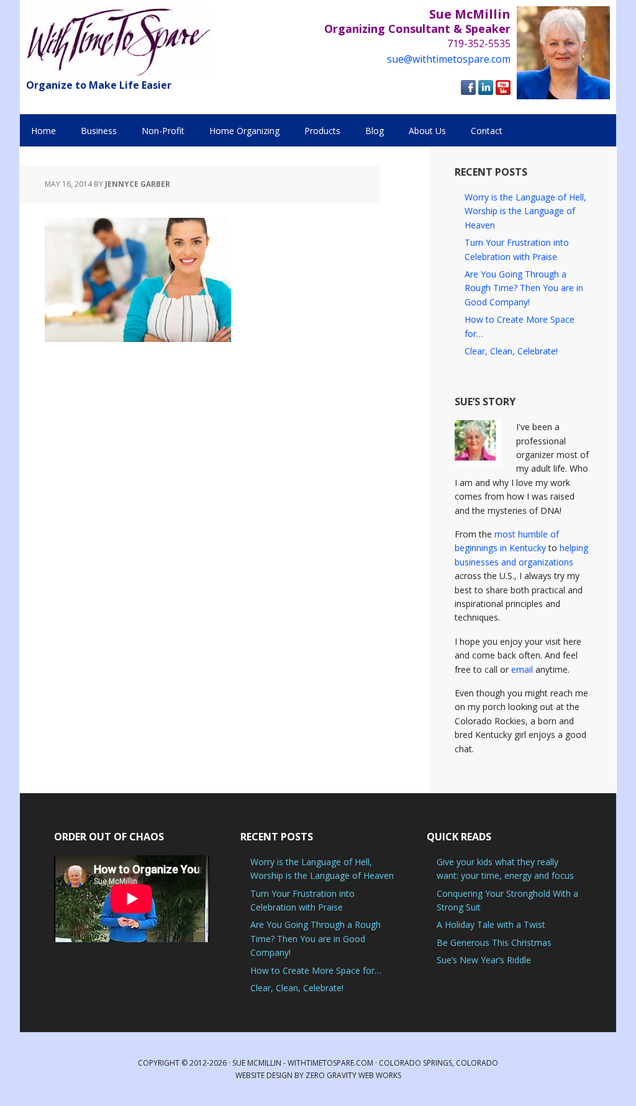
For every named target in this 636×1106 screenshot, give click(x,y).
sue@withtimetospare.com (449, 59)
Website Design (264, 1075)
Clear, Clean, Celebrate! (511, 351)
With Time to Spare (119, 42)
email (522, 669)
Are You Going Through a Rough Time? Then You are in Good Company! (524, 288)
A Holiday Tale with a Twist (491, 924)
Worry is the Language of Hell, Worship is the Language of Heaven (525, 211)
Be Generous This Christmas (494, 942)
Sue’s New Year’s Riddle (484, 960)
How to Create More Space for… (315, 970)
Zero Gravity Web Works (353, 1075)
